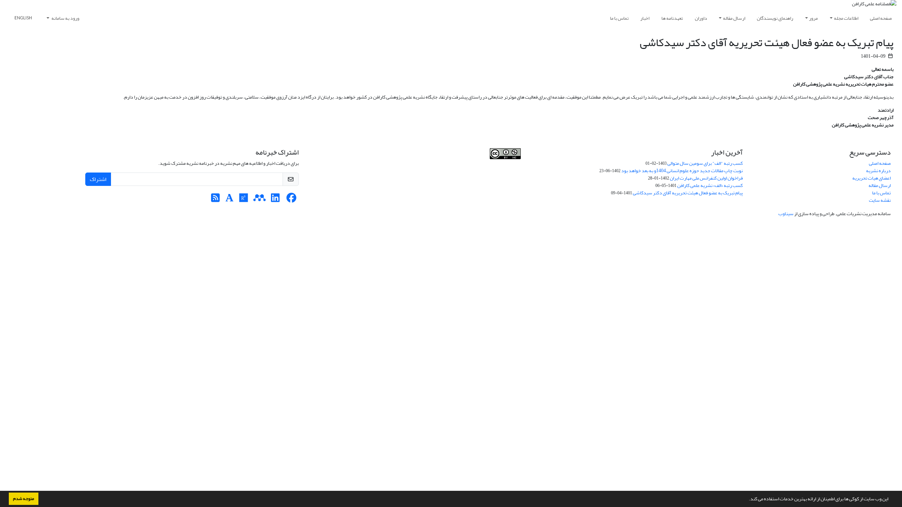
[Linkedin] (275, 200)
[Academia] (229, 200)
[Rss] (215, 200)
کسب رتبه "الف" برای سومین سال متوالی (705, 163)
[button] (747, 500)
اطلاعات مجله (846, 18)
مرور (813, 18)
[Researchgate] (243, 200)
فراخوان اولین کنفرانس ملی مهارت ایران (706, 178)
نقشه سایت (880, 200)
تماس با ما (619, 18)
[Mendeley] (259, 200)
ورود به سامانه (65, 18)
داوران (701, 18)
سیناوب (785, 213)
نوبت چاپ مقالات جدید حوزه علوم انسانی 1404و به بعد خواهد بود (682, 170)
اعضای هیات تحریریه (871, 178)
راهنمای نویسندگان (775, 18)
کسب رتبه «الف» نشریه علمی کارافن (710, 185)
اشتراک (98, 179)
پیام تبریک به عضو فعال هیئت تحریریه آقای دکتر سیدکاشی (688, 193)
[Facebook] (291, 200)
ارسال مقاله (734, 18)
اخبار (644, 18)
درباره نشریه (878, 170)
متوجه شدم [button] (23, 498)
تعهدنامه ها (672, 18)
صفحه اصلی (881, 18)
